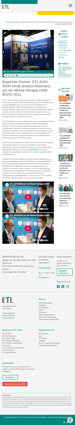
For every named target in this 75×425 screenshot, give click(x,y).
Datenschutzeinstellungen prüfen (59, 417)
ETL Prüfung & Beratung (10, 341)
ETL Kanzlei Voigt (8, 338)
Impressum (42, 312)
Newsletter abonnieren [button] (63, 272)
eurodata (42, 341)
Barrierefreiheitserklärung (47, 317)
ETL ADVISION (65, 68)
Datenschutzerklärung (46, 315)
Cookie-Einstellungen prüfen (48, 319)
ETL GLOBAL (7, 334)
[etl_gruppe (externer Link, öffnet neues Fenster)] (67, 287)
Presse (41, 310)
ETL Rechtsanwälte (9, 336)
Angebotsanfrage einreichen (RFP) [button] (15, 384)
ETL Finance (6, 345)
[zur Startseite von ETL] (5, 7)
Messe (62, 72)
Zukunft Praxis (33, 149)
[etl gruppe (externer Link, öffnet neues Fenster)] (63, 287)
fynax (40, 336)
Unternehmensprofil (45, 303)
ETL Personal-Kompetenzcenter (13, 348)
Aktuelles (17, 22)
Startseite (9, 22)
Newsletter (42, 305)
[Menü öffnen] (70, 5)
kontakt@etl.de (44, 277)
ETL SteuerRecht (8, 350)
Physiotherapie (65, 75)
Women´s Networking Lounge (49, 343)
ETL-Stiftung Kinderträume (48, 345)
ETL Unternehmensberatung (12, 343)
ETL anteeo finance (9, 352)
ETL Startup (43, 338)
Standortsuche (44, 307)
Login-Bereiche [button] (9, 377)
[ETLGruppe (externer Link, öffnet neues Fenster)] (58, 287)
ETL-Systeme (43, 334)
